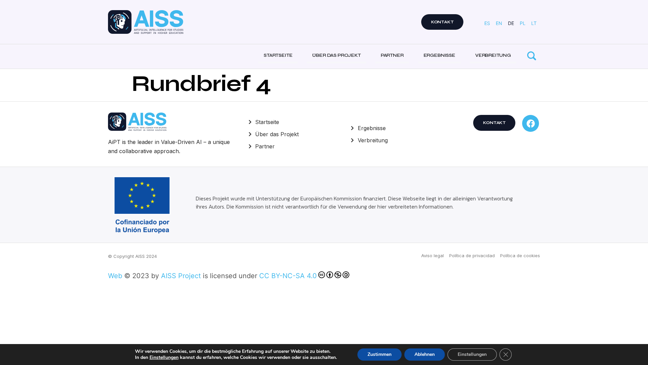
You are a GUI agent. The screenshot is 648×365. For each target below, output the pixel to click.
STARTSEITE (278, 55)
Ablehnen (424, 354)
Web (115, 276)
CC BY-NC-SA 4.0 (288, 276)
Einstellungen (164, 358)
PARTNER (392, 55)
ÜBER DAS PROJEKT (336, 55)
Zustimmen (380, 354)
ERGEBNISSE (439, 55)
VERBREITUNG (493, 55)
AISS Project (181, 276)
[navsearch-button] (531, 56)
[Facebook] (530, 123)
